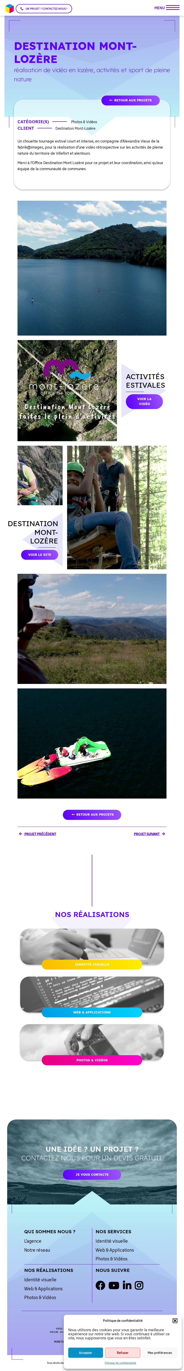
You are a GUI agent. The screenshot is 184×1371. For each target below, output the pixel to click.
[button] (175, 1320)
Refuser (123, 1352)
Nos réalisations (48, 1270)
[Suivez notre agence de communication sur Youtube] (114, 1286)
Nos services (113, 1231)
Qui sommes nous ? (49, 1231)
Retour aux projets (133, 100)
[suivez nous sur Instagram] (139, 1286)
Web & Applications (92, 1012)
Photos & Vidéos (92, 1060)
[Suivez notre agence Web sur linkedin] (127, 1286)
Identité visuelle (92, 964)
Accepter (85, 1352)
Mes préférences (160, 1352)
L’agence (33, 1240)
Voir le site (39, 555)
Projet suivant (147, 834)
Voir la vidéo (144, 401)
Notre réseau (37, 1249)
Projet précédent (40, 834)
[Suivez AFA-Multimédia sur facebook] (100, 1286)
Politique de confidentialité (120, 1363)
